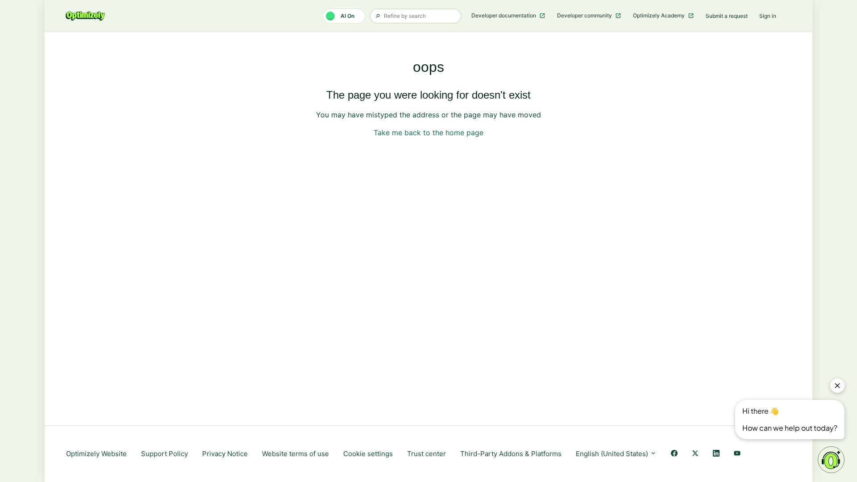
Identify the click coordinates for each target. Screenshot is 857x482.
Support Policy (164, 453)
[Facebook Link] (674, 454)
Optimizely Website (96, 453)
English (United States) (613, 453)
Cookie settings (368, 453)
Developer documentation (504, 15)
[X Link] (695, 454)
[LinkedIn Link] (716, 454)
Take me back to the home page (428, 132)
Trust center (426, 453)
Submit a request (727, 15)
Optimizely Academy (659, 15)
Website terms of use (295, 453)
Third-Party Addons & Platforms (511, 453)
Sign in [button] (767, 15)
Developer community (585, 15)
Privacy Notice (225, 453)
